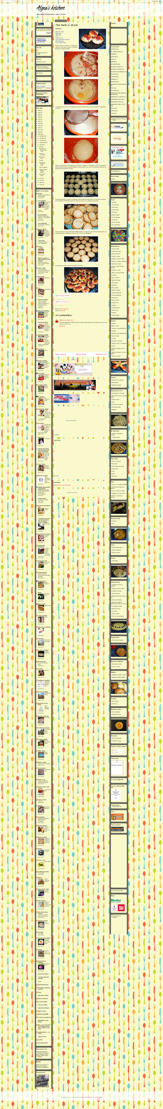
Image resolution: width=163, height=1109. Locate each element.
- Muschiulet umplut (116, 407)
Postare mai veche (101, 354)
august (41, 144)
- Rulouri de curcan (115, 608)
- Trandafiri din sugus (116, 740)
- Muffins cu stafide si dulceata (118, 261)
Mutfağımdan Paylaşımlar (41, 546)
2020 (39, 112)
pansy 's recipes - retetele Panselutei (43, 361)
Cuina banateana (42, 214)
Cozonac (41, 160)
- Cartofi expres (115, 701)
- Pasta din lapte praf (116, 738)
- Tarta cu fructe (115, 300)
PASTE (113, 88)
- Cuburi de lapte (115, 248)
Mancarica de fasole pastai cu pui (43, 150)
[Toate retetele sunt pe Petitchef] (43, 1056)
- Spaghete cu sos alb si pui (118, 493)
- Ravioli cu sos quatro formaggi (119, 484)
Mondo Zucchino (42, 837)
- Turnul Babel (114, 560)
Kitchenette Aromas (43, 984)
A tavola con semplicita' (44, 1017)
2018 (39, 117)
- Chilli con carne (115, 399)
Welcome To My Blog (43, 311)
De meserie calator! (43, 692)
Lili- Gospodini (42, 200)
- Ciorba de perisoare (116, 550)
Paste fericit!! (47, 861)
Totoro (39, 992)
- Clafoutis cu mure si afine (117, 258)
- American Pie (114, 302)
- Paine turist (114, 463)
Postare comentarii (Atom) (84, 359)
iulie (40, 146)
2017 (39, 119)
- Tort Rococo (114, 220)
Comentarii (116, 752)
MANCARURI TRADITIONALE (118, 84)
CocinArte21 (41, 817)
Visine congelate (43, 167)
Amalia (40, 193)
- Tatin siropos (114, 282)
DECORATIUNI (114, 64)
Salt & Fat (40, 801)
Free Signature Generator (59, 299)
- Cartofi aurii (114, 703)
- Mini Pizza (114, 476)
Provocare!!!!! (41, 873)
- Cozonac (113, 338)
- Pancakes (114, 275)
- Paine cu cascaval (116, 461)
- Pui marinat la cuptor (116, 606)
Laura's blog (41, 240)
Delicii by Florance (43, 998)
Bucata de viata (42, 661)
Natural (40, 877)
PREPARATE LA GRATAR (117, 97)
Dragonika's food (42, 561)
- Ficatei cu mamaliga (116, 599)
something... (41, 349)
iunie (40, 178)
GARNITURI (114, 76)
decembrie (42, 136)
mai (40, 180)
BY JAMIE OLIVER (116, 51)
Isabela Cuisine (42, 1036)
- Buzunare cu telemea (116, 341)
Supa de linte (48, 605)
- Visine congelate (115, 712)
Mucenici (47, 670)
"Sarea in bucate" (42, 615)
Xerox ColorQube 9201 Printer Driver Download (47, 479)
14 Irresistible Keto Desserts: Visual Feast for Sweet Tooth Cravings (44, 271)
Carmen (45, 1066)
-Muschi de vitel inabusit (117, 404)
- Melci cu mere (115, 326)
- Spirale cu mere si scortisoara (118, 343)
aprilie (41, 182)
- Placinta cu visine (115, 356)
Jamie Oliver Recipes (43, 1008)
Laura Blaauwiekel (43, 1043)
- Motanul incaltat (115, 215)
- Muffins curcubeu (115, 290)
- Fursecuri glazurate (116, 295)
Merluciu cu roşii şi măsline (44, 763)
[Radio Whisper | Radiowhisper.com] (119, 806)
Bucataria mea (42, 581)
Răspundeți (62, 326)
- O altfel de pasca (115, 307)
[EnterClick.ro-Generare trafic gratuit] (39, 73)
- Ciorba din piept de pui (117, 547)
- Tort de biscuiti (115, 204)
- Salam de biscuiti (115, 253)
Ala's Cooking (41, 900)
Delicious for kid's (43, 475)
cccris (39, 981)
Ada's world (41, 276)
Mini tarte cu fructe (42, 157)
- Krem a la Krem (115, 277)
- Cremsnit (113, 312)
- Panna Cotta (114, 297)
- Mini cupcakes (115, 287)
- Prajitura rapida (115, 315)
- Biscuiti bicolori (115, 336)
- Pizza (112, 471)
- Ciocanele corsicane (116, 591)
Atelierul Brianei (42, 572)
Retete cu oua (41, 779)
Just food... (41, 932)
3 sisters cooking (42, 385)
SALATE (113, 108)
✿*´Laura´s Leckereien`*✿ (41, 397)
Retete (39, 592)
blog (115, 791)
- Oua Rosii (113, 521)
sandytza (40, 668)
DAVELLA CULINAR (43, 335)
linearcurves (89, 1097)
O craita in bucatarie (43, 650)
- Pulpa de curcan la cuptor (117, 588)
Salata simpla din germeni (47, 880)
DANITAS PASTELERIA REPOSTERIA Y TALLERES (43, 820)
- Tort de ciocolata (115, 222)
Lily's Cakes (41, 373)
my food (40, 1039)
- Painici (113, 473)
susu (39, 288)
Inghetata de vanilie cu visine (42, 164)
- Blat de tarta (114, 468)
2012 (39, 127)
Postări (115, 750)
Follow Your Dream (43, 299)
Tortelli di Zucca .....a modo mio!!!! (47, 952)
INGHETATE (114, 81)
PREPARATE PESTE (116, 102)
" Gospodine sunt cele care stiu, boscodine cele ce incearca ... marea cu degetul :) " (44, 520)
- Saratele (113, 331)
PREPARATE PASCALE (117, 99)
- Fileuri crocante (115, 613)
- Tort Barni (113, 202)
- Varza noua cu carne (116, 664)
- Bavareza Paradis (115, 280)
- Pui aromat (114, 611)
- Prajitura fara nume (116, 251)
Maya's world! (41, 604)
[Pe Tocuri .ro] (116, 932)
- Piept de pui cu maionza (117, 380)
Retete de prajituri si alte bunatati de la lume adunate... (44, 259)
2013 (39, 125)
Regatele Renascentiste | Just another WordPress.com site (44, 489)
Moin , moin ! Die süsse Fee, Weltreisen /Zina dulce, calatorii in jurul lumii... (44, 1027)
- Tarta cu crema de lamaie (117, 272)
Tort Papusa (47, 438)
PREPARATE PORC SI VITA (118, 104)
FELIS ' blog (41, 750)
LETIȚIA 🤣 (47, 278)
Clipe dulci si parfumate (44, 627)
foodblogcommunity (43, 871)
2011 (39, 130)
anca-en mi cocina (43, 920)
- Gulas (113, 402)
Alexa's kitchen (50, 8)
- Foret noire (114, 212)
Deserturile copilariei (116, 66)
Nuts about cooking (43, 995)
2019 (39, 115)
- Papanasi (113, 305)
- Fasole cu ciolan (115, 666)
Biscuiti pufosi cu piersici (43, 224)
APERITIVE (114, 49)
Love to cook (41, 860)
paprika (40, 805)
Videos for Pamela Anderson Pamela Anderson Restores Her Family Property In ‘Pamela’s (43, 303)
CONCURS (113, 56)
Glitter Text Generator (59, 305)
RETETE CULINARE (43, 1014)
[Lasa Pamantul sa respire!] (117, 890)
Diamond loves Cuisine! (44, 534)
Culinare (113, 179)
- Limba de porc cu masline (117, 393)
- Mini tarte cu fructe (116, 263)
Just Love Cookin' (42, 1004)
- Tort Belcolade (115, 209)
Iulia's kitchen (41, 768)
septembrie (42, 142)
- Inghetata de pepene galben (118, 677)
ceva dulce (41, 638)
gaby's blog (41, 437)
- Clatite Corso (114, 310)
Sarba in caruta (42, 799)
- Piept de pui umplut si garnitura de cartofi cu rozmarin (118, 603)
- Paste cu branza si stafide (118, 490)
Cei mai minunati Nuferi (44, 938)
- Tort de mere (114, 207)
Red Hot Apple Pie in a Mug (47, 742)
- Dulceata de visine (116, 714)
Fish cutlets (40, 933)
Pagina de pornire (80, 354)
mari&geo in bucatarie (44, 680)
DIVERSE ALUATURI (116, 69)
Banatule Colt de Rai (43, 716)
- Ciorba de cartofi (115, 552)
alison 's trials (41, 268)
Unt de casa (47, 524)
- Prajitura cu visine (115, 270)
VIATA (61, 320)
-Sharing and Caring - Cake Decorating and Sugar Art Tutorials (43, 450)
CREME (113, 61)
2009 (39, 134)
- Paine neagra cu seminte (117, 466)
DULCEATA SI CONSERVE (118, 71)
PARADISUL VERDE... (43, 409)
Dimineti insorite (42, 825)
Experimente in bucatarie (42, 961)
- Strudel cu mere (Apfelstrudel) (118, 333)
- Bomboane (114, 285)
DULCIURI (62, 310)
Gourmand (41, 423)
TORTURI (113, 110)
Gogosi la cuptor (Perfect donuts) (43, 171)
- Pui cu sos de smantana (117, 616)
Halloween (113, 79)
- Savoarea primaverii (116, 292)
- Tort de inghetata (115, 217)
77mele (40, 949)
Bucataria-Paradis (42, 739)
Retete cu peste (42, 762)
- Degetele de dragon (116, 385)
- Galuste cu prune (115, 256)
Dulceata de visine (42, 175)
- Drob (112, 523)
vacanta (113, 113)
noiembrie (41, 138)
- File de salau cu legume (117, 640)
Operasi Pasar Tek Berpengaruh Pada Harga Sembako (44, 575)
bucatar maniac (42, 498)
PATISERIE (114, 90)
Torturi (46, 617)
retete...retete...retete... (44, 889)
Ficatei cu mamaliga (42, 154)
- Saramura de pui (115, 593)
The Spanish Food (43, 322)
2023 (39, 110)
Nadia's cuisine (42, 1011)
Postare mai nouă (60, 354)
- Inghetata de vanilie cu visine (118, 674)
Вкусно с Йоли (42, 229)
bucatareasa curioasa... (44, 727)
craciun (113, 59)
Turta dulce (47, 717)
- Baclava (113, 323)
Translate (48, 88)
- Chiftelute (113, 409)
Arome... (40, 246)
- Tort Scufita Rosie (115, 225)
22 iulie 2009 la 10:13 (68, 320)
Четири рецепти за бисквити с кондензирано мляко (47, 233)
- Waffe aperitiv (114, 382)
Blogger (100, 1097)
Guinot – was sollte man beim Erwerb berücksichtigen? (43, 493)
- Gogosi (113, 346)
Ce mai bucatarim (42, 1001)
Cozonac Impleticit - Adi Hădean (47, 467)
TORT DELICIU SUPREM (47, 707)
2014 (39, 123)
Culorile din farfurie (43, 974)
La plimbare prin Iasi (42, 242)
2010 (39, 132)
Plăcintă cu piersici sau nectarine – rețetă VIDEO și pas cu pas (44, 217)
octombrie (42, 140)
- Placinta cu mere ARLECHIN (118, 328)
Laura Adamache (42, 223)
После (46, 350)
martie (41, 184)
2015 (39, 121)
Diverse (40, 848)
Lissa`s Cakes (41, 464)
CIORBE (113, 54)
